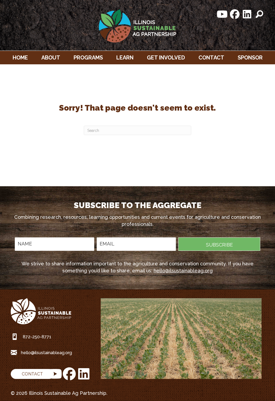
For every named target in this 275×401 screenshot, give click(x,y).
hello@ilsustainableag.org (183, 270)
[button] (222, 14)
